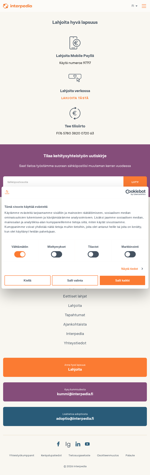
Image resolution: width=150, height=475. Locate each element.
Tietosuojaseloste (79, 455)
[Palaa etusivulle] (18, 6)
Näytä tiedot (129, 268)
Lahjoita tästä (75, 98)
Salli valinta (75, 280)
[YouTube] (87, 444)
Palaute (130, 455)
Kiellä (27, 280)
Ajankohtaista (75, 324)
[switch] (56, 254)
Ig (68, 444)
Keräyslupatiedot (51, 455)
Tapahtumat (75, 315)
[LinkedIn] (77, 444)
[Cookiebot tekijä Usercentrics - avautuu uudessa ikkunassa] (128, 192)
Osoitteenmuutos (108, 455)
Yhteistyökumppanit (21, 455)
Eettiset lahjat (75, 296)
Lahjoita (75, 306)
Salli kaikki (122, 280)
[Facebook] (58, 444)
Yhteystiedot (75, 343)
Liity (135, 182)
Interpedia (75, 334)
